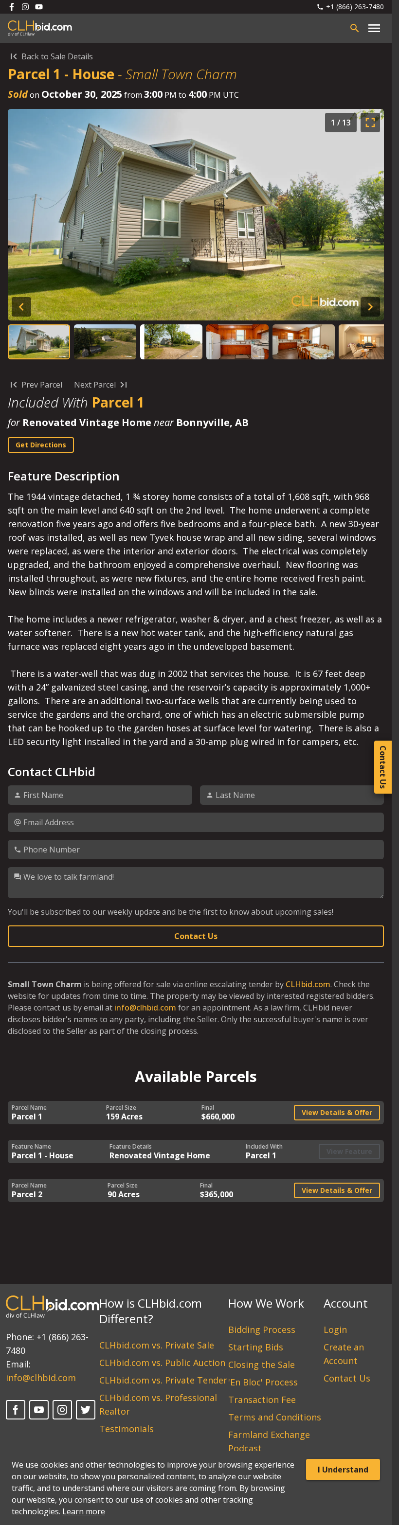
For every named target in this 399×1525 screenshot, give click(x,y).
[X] (85, 1409)
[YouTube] (39, 1409)
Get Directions (41, 444)
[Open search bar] (354, 28)
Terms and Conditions (274, 1417)
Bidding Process (261, 1329)
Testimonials (126, 1429)
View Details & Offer (337, 1112)
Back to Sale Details (57, 56)
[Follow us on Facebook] (12, 7)
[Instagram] (62, 1409)
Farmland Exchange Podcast (269, 1441)
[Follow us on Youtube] (39, 7)
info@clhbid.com (145, 1007)
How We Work (266, 1303)
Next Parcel (95, 384)
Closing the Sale (261, 1364)
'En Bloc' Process (263, 1382)
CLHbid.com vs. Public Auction (162, 1362)
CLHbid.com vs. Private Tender (163, 1380)
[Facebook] (15, 1409)
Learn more (83, 1511)
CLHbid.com (308, 984)
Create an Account (344, 1353)
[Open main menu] (374, 28)
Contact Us (196, 936)
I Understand (343, 1469)
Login (335, 1329)
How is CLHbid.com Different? (150, 1311)
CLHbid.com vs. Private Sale (156, 1345)
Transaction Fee (262, 1399)
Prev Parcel (41, 384)
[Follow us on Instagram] (25, 7)
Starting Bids (255, 1347)
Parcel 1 (118, 402)
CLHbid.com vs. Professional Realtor (158, 1404)
